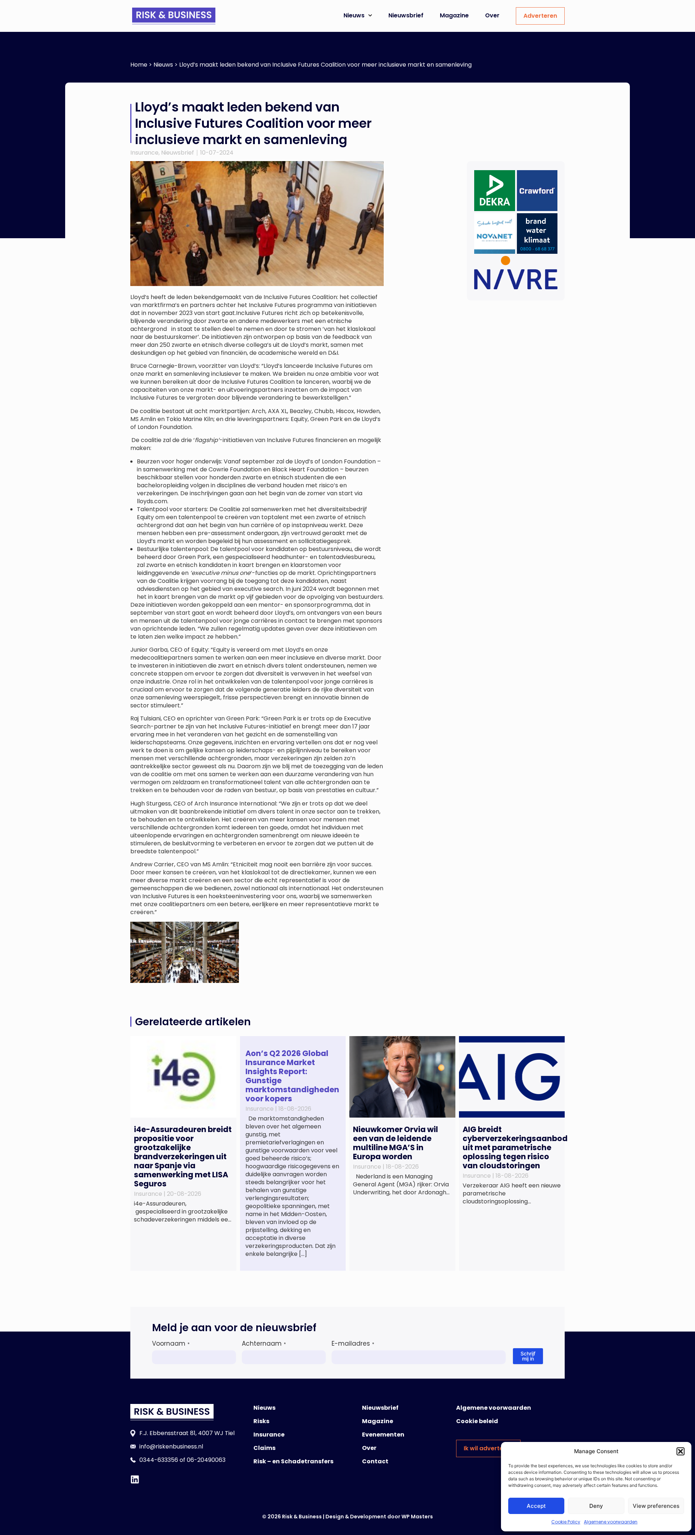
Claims (264, 1448)
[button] (680, 1451)
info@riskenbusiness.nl (171, 1446)
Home (138, 64)
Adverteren (540, 16)
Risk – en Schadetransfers (293, 1461)
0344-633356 (158, 1460)
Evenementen (383, 1434)
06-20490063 (206, 1460)
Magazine (454, 15)
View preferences (656, 1505)
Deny (596, 1505)
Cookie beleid (477, 1421)
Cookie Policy (565, 1522)
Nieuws (354, 15)
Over (492, 15)
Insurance (144, 152)
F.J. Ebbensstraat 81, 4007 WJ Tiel (187, 1433)
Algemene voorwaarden (610, 1522)
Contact (375, 1461)
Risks (261, 1421)
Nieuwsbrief (406, 15)
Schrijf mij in (528, 1356)
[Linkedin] (134, 1479)
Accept (536, 1505)
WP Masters (417, 1516)
